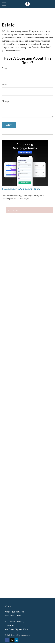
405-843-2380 (18, 611)
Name (4, 67)
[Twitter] (12, 640)
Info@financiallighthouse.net (17, 635)
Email (4, 84)
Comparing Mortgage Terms (22, 189)
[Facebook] (7, 640)
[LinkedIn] (16, 640)
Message (5, 101)
